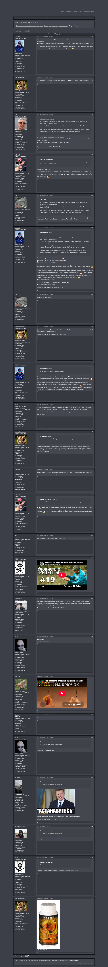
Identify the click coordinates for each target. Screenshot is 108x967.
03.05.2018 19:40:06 (48, 535)
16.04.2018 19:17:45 (48, 36)
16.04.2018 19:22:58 (48, 77)
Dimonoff (17, 469)
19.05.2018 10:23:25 (48, 558)
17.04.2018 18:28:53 (48, 495)
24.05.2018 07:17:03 (48, 598)
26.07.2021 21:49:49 (48, 714)
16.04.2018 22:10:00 (48, 326)
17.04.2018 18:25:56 (48, 469)
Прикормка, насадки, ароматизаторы (56, 26)
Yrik (16, 114)
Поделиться (40, 36)
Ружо (16, 558)
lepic (16, 535)
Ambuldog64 (18, 598)
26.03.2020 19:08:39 (48, 676)
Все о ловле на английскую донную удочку (29, 26)
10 (27, 31)
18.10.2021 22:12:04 (48, 857)
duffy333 (17, 155)
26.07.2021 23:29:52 (48, 777)
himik (16, 636)
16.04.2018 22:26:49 (48, 364)
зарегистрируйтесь (35, 22)
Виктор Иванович (20, 77)
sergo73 (17, 777)
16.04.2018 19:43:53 (48, 114)
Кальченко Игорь (20, 826)
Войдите (25, 22)
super (16, 404)
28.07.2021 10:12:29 (48, 826)
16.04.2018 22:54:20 (48, 404)
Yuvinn (17, 715)
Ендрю (17, 195)
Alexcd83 (17, 36)
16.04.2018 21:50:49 (48, 294)
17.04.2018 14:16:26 (48, 431)
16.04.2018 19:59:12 (48, 154)
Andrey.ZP (18, 676)
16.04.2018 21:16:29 (48, 227)
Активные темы (54, 18)
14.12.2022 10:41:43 (48, 898)
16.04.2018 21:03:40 (48, 195)
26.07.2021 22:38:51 (48, 737)
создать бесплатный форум (85, 963)
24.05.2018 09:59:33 (48, 636)
